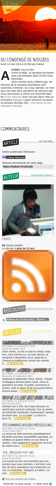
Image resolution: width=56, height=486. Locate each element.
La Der (7, 398)
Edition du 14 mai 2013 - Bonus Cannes (27, 319)
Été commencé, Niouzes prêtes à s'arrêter (28, 425)
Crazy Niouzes (13, 96)
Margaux (19, 99)
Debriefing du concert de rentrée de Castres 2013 (28, 370)
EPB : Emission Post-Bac (18, 452)
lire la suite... (15, 363)
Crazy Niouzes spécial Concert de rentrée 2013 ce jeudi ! (28, 343)
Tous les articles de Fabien (20, 479)
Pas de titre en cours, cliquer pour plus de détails (26, 3)
